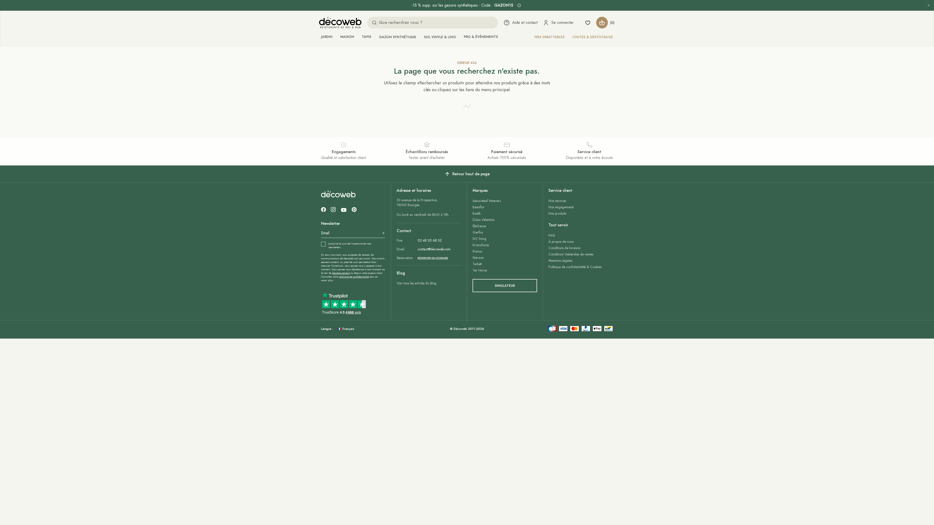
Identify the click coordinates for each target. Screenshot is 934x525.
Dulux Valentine (483, 219)
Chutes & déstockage (592, 37)
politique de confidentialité (354, 277)
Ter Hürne (480, 270)
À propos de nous (561, 241)
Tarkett (477, 264)
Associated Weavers (487, 200)
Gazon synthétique (397, 37)
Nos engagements (561, 207)
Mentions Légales (560, 260)
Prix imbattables (549, 37)
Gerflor (478, 232)
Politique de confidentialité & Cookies (575, 266)
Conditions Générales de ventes (570, 254)
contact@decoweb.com (434, 249)
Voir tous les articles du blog (416, 283)
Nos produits (557, 213)
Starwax (478, 257)
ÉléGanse (479, 226)
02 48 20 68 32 (430, 240)
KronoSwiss (481, 245)
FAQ (551, 235)
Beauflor (479, 207)
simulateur (505, 285)
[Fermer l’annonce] (928, 5)
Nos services (557, 200)
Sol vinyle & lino (440, 37)
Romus (477, 251)
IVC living (479, 238)
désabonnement (341, 273)
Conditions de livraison (564, 247)
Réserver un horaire (433, 258)
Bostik (477, 213)
